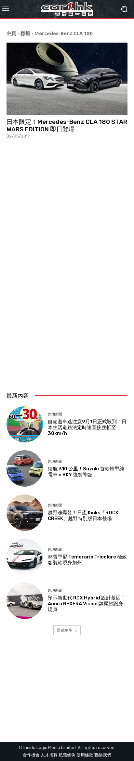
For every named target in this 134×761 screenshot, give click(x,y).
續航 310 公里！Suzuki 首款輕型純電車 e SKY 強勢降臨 (86, 472)
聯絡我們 (102, 755)
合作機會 (31, 755)
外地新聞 (55, 414)
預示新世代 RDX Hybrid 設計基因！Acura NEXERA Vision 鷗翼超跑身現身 (87, 603)
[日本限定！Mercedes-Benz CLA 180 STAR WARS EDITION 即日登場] (67, 79)
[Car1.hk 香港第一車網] (67, 9)
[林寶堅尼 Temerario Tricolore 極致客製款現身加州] (25, 557)
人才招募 (49, 755)
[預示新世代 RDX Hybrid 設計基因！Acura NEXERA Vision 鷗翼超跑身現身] (25, 601)
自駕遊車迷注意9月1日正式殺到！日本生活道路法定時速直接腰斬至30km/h (87, 427)
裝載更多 (65, 630)
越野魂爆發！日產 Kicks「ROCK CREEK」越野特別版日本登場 (83, 515)
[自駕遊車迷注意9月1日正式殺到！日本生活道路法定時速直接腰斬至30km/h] (25, 424)
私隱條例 (67, 755)
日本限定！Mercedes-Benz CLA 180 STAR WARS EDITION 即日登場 (67, 125)
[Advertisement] (67, 311)
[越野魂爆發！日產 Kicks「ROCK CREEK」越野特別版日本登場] (25, 512)
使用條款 (84, 755)
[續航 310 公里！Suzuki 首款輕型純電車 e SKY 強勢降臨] (25, 468)
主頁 (11, 33)
